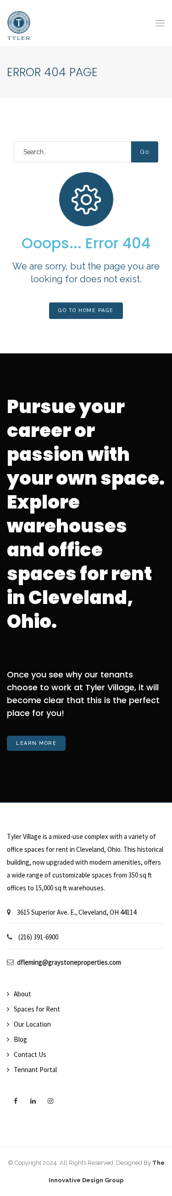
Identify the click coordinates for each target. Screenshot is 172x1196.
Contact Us (30, 1054)
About (22, 993)
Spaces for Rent (37, 1009)
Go (144, 151)
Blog (20, 1039)
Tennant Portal (35, 1069)
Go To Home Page (86, 310)
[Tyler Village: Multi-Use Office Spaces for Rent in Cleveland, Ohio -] (18, 23)
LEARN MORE (36, 743)
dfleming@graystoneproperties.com (69, 962)
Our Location (32, 1024)
